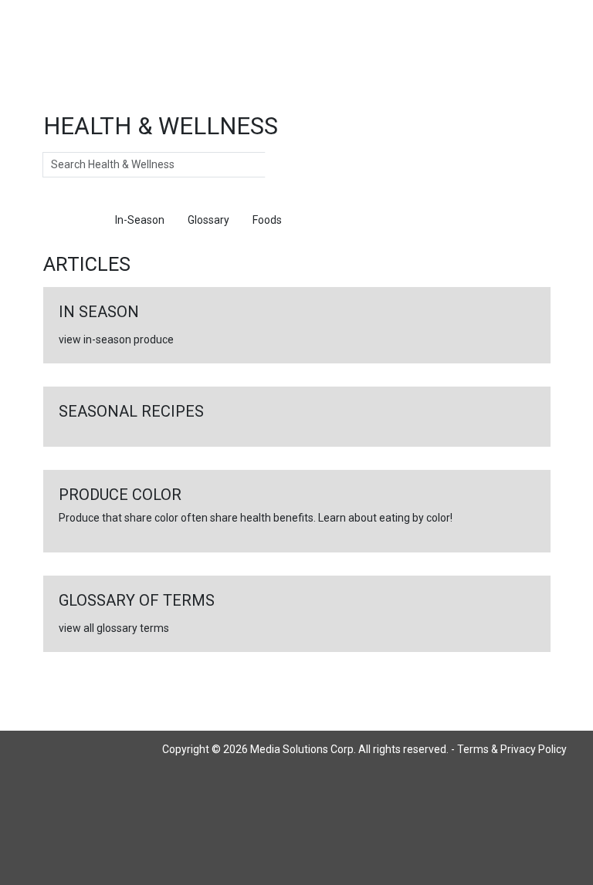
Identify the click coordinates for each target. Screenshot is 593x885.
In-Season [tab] (139, 220)
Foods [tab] (267, 220)
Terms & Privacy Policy (512, 749)
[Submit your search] (280, 165)
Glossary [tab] (208, 220)
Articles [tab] (73, 220)
